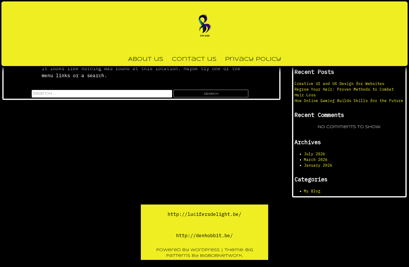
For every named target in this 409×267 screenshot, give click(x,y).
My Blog (312, 191)
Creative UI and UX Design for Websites (339, 83)
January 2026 (318, 165)
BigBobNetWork (221, 256)
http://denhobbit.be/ (204, 235)
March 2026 (316, 159)
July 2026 (314, 153)
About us (145, 59)
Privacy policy (253, 59)
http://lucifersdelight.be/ (204, 214)
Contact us (194, 59)
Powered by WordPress (188, 250)
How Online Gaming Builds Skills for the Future (348, 100)
